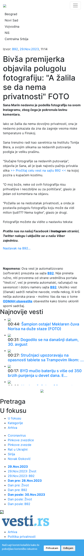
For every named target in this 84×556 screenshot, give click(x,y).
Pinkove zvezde (19, 445)
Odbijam (68, 548)
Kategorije (15, 423)
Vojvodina (12, 26)
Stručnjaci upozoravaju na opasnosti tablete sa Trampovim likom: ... (46, 357)
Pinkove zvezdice (21, 440)
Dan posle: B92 (19, 504)
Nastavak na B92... (16, 248)
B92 (15, 49)
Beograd (11, 14)
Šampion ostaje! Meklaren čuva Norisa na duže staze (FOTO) (43, 326)
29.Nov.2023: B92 (21, 476)
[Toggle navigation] (75, 5)
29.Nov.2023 (29, 49)
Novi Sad (11, 20)
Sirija (11, 454)
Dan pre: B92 (17, 490)
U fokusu (14, 418)
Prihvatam (52, 548)
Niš (7, 33)
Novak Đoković (19, 459)
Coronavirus (17, 435)
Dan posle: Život (20, 499)
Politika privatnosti (22, 536)
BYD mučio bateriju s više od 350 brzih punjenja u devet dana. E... (45, 373)
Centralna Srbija (16, 39)
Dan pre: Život (18, 485)
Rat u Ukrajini (18, 449)
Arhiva (12, 428)
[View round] (9, 319)
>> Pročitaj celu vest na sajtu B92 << (38, 170)
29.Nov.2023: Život (22, 471)
